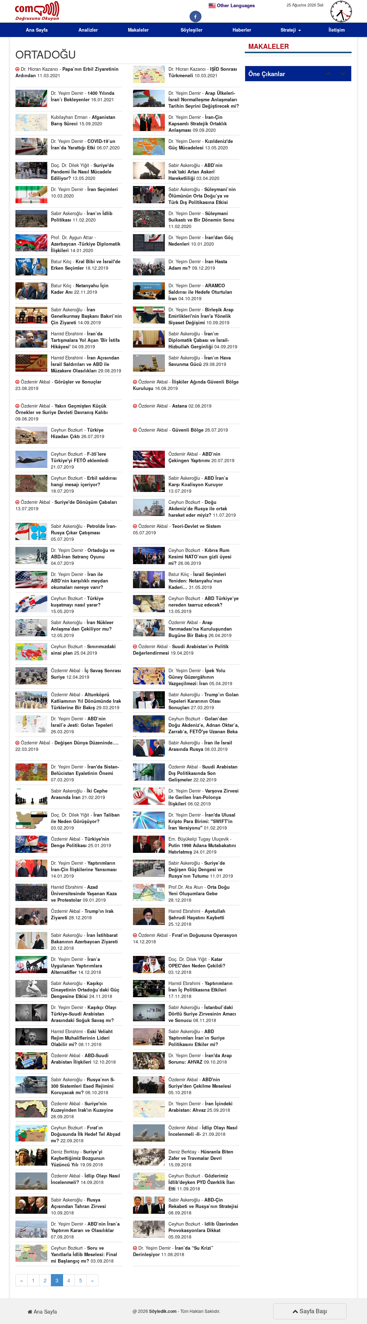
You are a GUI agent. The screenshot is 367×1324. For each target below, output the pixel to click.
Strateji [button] (289, 30)
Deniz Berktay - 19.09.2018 (78, 1158)
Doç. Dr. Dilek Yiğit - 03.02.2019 (85, 821)
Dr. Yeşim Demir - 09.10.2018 (200, 1058)
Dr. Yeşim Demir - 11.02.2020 (201, 219)
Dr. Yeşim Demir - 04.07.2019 (83, 556)
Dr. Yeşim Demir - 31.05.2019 (61, 582)
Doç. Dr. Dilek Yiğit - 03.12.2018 (196, 965)
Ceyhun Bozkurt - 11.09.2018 (201, 1182)
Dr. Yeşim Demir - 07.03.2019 (85, 773)
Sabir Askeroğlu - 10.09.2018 (78, 1206)
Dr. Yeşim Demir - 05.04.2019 (200, 677)
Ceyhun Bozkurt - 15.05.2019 (77, 604)
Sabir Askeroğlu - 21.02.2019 (79, 794)
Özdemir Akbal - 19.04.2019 (181, 649)
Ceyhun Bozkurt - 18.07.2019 (84, 484)
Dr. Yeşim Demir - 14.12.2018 (76, 965)
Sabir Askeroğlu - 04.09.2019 (202, 340)
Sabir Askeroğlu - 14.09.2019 (86, 316)
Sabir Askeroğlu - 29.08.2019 (199, 360)
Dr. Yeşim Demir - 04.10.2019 (200, 292)
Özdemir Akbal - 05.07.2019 (177, 529)
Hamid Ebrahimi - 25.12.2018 (196, 917)
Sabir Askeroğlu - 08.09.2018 (203, 1206)
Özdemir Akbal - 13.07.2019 (66, 505)
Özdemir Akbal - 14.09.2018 (85, 1178)
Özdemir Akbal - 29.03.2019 (86, 701)
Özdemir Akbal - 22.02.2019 (203, 773)
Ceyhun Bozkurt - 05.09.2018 (203, 1230)
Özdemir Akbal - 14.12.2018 (185, 938)
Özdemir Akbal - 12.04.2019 (86, 673)
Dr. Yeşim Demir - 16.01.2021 (82, 96)
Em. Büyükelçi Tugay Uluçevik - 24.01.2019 (202, 845)
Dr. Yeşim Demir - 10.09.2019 (201, 316)
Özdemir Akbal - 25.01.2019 (81, 842)
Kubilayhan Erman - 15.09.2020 (83, 120)
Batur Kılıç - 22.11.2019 (80, 288)
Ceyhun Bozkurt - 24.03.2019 (186, 726)
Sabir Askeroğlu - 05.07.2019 (83, 532)
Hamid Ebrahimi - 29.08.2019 (86, 364)
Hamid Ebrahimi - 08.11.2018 (82, 1037)
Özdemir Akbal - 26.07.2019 (182, 430)
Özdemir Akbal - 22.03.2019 (67, 745)
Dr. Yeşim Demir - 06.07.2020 (85, 144)
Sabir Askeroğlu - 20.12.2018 (84, 941)
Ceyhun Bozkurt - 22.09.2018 (85, 1134)
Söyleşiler (191, 30)
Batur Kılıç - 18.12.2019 (85, 264)
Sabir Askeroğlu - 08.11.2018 (202, 1013)
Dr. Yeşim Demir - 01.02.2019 (201, 821)
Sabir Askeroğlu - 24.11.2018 (85, 989)
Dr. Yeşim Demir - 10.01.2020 (200, 240)
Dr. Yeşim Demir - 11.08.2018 (173, 1251)
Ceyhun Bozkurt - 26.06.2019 (200, 556)
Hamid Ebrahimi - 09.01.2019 (84, 893)
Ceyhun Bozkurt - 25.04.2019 (83, 649)
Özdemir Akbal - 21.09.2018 (203, 1130)
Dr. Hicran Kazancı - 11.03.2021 (67, 72)
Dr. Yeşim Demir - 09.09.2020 (197, 123)
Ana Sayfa (37, 30)
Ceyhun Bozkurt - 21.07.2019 (80, 460)
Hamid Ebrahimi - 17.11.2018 (200, 989)
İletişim (337, 30)
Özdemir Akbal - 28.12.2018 (82, 914)
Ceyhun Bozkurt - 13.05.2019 (203, 604)
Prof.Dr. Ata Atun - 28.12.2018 (199, 893)
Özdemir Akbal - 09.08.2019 (61, 412)
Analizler (88, 30)
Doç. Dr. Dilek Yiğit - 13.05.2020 (82, 171)
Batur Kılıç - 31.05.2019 (197, 580)
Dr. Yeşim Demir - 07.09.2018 (85, 1230)
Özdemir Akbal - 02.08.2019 (174, 406)
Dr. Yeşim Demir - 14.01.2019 (84, 869)
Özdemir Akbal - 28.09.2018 (82, 1110)
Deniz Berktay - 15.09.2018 (200, 1158)
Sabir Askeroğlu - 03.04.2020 (195, 171)
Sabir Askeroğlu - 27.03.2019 (203, 701)
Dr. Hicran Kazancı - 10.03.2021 (202, 72)
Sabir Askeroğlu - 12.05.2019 (82, 628)
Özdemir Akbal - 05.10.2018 (199, 1086)
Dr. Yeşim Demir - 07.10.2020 (186, 100)
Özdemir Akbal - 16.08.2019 (186, 384)
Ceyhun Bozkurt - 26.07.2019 (77, 433)
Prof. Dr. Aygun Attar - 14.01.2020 (85, 244)
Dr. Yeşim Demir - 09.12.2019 (197, 264)
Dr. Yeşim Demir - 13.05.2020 (200, 144)
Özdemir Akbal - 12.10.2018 (83, 1058)
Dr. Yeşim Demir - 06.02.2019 (203, 797)
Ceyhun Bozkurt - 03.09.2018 (84, 1254)
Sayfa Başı (312, 1311)
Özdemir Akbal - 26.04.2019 (200, 628)
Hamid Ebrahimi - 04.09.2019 (85, 340)
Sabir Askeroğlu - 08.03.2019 (200, 745)
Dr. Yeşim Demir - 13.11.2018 (65, 1015)
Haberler (242, 30)
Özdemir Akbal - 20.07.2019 (201, 457)
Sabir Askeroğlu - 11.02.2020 (82, 216)
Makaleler (138, 30)
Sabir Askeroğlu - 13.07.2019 (198, 484)
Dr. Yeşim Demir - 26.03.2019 (82, 725)
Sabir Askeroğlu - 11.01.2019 (200, 869)
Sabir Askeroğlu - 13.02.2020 (184, 197)
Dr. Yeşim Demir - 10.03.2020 (84, 192)
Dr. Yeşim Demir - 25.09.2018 (200, 1106)
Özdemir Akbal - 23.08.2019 (58, 384)
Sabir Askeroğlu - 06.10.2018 (83, 1086)
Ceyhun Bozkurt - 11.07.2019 (202, 508)
